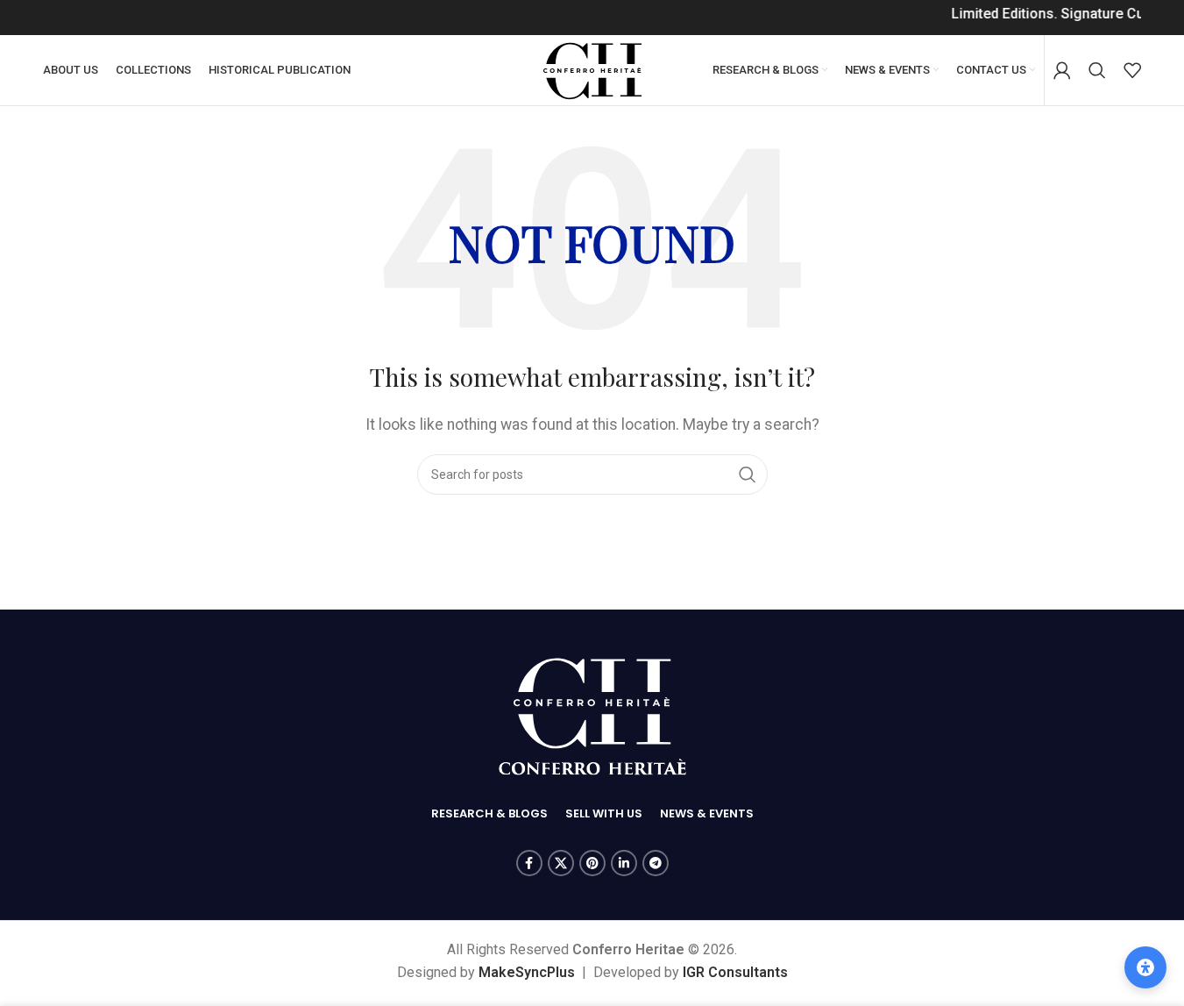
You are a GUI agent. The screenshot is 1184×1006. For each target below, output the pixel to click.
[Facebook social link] (529, 863)
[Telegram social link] (655, 863)
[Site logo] (592, 69)
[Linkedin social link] (624, 863)
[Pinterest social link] (592, 863)
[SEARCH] (747, 474)
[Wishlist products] (1132, 70)
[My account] (1062, 70)
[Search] (1097, 70)
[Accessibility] (1145, 967)
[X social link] (561, 863)
